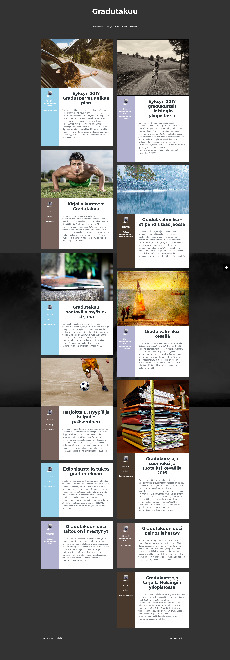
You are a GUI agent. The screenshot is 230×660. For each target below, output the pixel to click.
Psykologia (50, 425)
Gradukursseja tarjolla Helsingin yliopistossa (162, 582)
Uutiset (49, 106)
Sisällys (109, 27)
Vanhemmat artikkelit (52, 638)
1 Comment (126, 119)
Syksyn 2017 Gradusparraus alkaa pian (86, 98)
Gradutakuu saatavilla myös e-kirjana (86, 311)
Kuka (117, 27)
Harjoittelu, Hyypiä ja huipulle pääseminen (86, 417)
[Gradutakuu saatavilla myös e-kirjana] (77, 277)
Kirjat (124, 27)
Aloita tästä (98, 27)
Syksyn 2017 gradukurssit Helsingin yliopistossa (162, 108)
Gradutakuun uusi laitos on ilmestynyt (86, 529)
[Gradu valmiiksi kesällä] (153, 298)
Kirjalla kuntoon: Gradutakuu (86, 206)
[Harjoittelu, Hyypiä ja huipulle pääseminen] (77, 382)
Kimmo (49, 96)
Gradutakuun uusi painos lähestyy (162, 531)
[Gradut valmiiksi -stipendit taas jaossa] (153, 189)
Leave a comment (50, 111)
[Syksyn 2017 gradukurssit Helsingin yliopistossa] (153, 67)
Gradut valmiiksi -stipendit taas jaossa (162, 222)
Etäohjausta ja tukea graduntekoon (86, 471)
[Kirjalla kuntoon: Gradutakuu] (77, 174)
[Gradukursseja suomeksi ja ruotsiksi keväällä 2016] (153, 416)
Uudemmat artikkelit (178, 638)
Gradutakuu (115, 11)
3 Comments (50, 221)
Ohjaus (125, 471)
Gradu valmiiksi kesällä (162, 334)
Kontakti (133, 27)
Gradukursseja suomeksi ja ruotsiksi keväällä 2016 (162, 465)
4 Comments (126, 546)
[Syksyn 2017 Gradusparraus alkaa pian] (77, 63)
